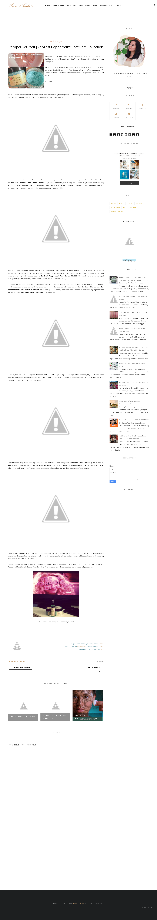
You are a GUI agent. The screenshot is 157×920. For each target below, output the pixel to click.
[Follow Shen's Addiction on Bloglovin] (129, 261)
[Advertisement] (99, 14)
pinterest (129, 108)
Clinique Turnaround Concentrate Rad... (86, 717)
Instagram (116, 108)
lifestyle (130, 203)
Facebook (81, 646)
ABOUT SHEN (58, 5)
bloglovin (129, 117)
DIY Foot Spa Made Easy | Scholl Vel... (23, 717)
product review (117, 211)
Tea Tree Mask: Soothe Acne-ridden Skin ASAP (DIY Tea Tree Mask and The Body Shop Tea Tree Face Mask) (133, 280)
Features (72, 5)
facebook (142, 108)
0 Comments (98, 661)
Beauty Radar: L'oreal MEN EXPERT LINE (133, 420)
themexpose (78, 903)
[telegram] (15, 661)
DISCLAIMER (84, 5)
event (121, 203)
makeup (139, 203)
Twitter (101, 646)
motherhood (115, 207)
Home (47, 5)
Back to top (148, 907)
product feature (129, 207)
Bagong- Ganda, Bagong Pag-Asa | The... (55, 717)
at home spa (56, 42)
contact (119, 5)
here (102, 644)
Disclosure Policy (102, 5)
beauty (113, 203)
